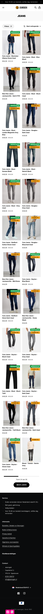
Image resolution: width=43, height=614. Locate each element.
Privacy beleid (7, 534)
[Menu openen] (3, 8)
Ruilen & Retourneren (9, 530)
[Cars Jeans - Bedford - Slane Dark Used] (11, 301)
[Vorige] (2, 2)
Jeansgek (20, 609)
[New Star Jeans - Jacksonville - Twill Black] (11, 413)
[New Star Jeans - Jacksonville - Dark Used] (31, 413)
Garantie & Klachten (9, 538)
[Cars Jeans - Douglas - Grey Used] (31, 191)
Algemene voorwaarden (10, 542)
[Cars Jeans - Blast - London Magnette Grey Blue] (11, 116)
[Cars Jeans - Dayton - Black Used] (11, 340)
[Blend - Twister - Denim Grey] (31, 450)
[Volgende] (41, 2)
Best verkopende (33, 26)
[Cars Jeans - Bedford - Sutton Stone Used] (11, 228)
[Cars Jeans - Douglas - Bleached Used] (31, 228)
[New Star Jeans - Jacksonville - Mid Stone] (11, 264)
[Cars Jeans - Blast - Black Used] (31, 79)
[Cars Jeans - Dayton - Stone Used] (11, 450)
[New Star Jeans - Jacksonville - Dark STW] (11, 79)
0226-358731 (9, 576)
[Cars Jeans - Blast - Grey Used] (11, 191)
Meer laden (22, 485)
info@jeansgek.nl (11, 579)
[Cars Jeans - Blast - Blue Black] (31, 42)
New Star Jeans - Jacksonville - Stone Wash (29, 318)
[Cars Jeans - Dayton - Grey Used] (31, 340)
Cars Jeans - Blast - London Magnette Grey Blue (10, 132)
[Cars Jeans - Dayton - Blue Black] (31, 264)
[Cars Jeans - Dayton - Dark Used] (31, 376)
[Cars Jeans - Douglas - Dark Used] (31, 116)
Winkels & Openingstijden (11, 546)
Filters (6, 26)
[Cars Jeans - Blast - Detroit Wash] (31, 154)
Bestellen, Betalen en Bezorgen (13, 525)
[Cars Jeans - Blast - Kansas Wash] (11, 154)
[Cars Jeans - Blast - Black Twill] (11, 376)
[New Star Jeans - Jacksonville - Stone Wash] (31, 301)
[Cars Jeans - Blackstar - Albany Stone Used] (11, 42)
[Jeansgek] (21, 7)
